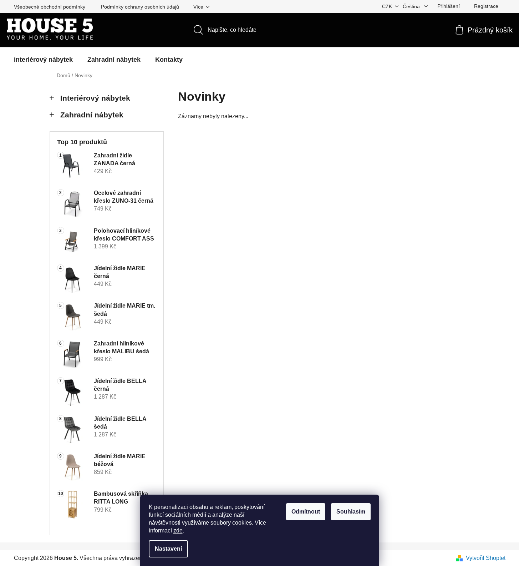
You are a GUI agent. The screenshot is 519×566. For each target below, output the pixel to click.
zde (178, 530)
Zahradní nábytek (91, 115)
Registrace (486, 6)
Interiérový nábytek (95, 98)
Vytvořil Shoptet (485, 558)
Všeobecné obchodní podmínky (49, 7)
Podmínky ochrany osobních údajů (140, 7)
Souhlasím (350, 512)
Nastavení (168, 549)
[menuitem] (43, 59)
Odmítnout (305, 512)
